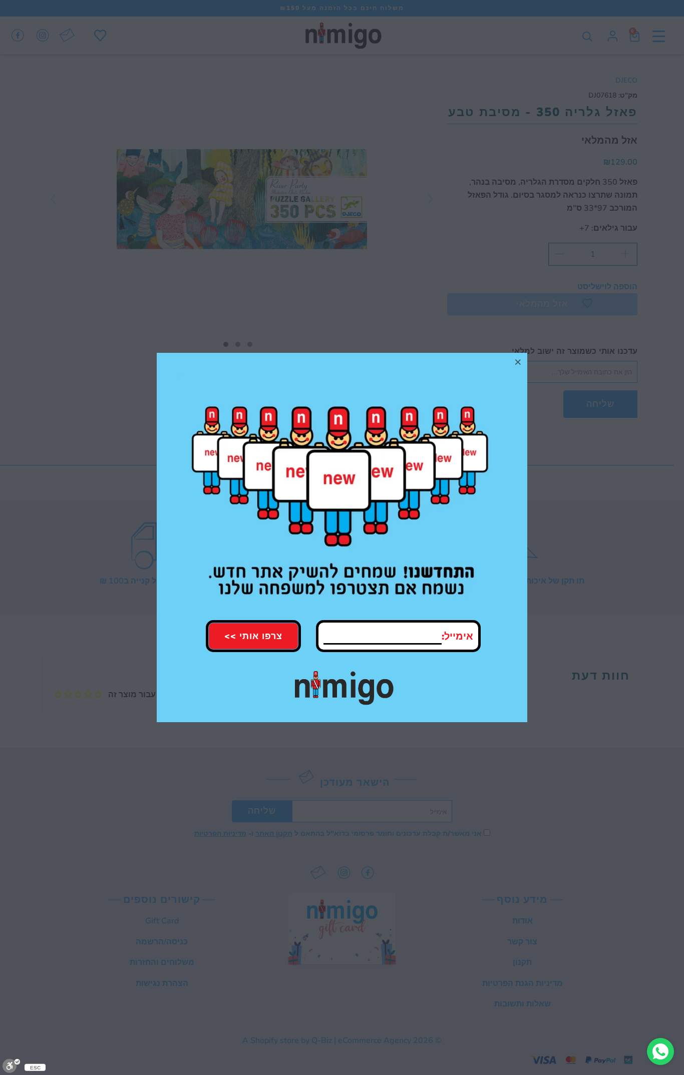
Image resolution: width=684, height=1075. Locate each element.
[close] (518, 362)
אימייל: (457, 636)
